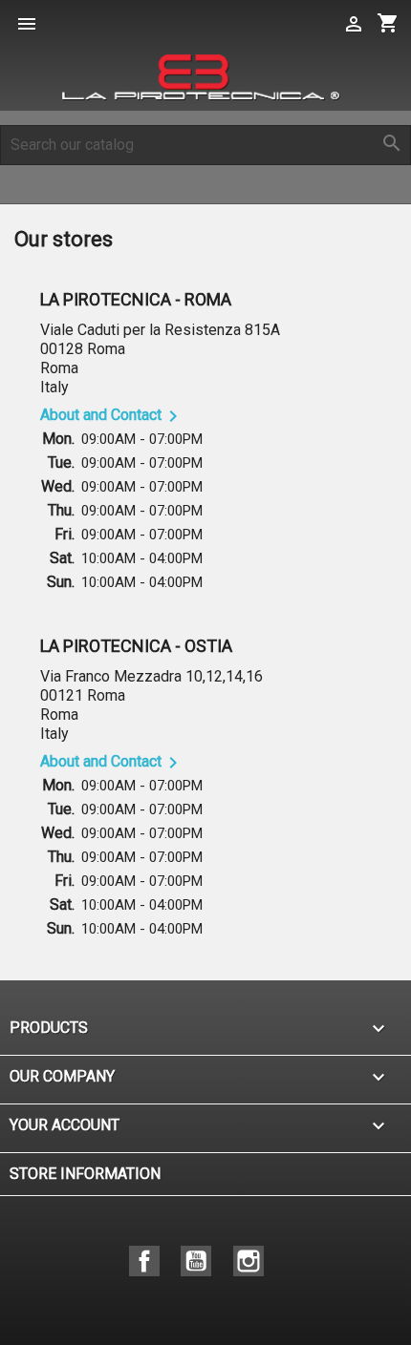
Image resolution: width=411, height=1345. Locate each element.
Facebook (144, 1261)
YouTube (196, 1261)
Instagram (248, 1261)
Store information (85, 1174)
